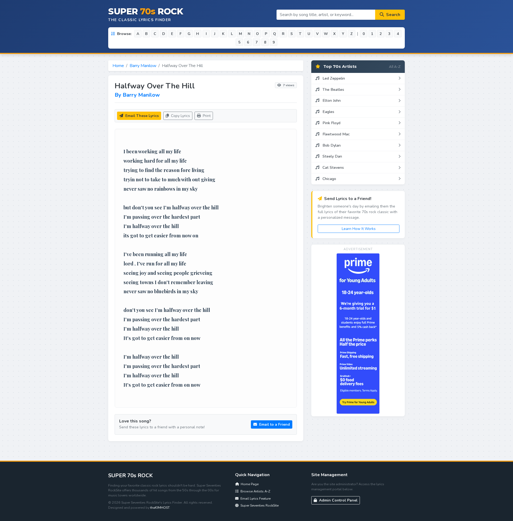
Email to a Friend (274, 424)
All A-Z (395, 66)
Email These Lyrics (141, 115)
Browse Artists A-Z (255, 491)
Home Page (249, 484)
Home (118, 66)
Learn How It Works (359, 228)
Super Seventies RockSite (259, 505)
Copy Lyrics (180, 115)
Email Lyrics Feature (255, 498)
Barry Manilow (143, 66)
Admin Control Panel (337, 500)
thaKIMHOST (159, 507)
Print (206, 115)
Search (392, 15)
